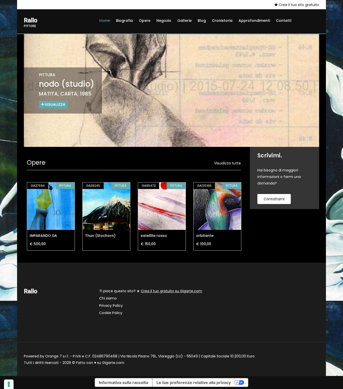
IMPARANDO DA (43, 235)
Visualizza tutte (227, 163)
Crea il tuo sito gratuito (298, 4)
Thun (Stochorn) (100, 235)
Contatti (283, 20)
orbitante (204, 235)
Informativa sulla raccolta (123, 382)
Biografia (124, 20)
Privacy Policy (111, 305)
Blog (202, 20)
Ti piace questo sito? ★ (150, 291)
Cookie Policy (110, 312)
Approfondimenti (254, 20)
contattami (274, 199)
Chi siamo (108, 298)
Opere (144, 20)
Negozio (163, 20)
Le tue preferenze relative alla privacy (193, 382)
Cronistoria (222, 20)
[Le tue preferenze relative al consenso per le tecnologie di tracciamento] (9, 384)
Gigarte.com (113, 362)
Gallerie (184, 20)
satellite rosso (154, 235)
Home (104, 20)
